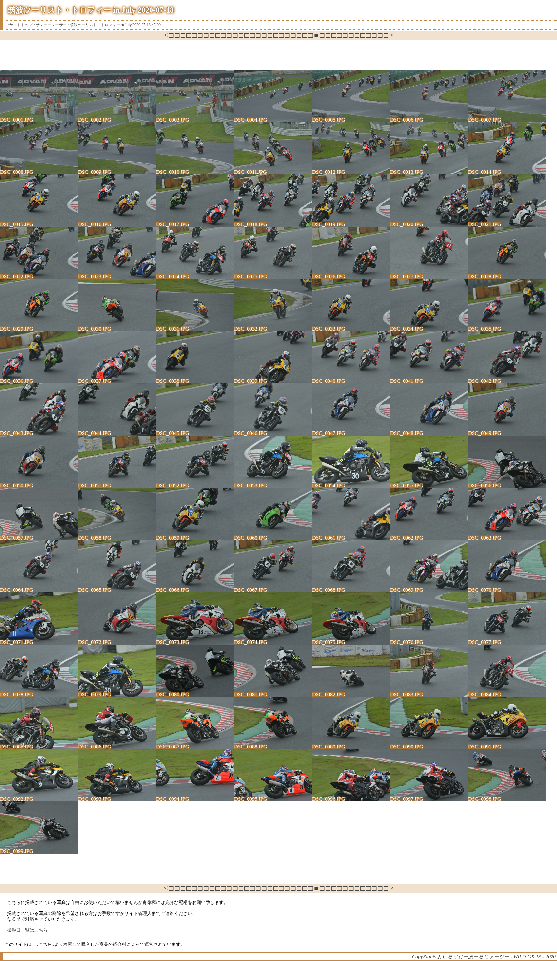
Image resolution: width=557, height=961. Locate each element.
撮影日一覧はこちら (27, 930)
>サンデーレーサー (50, 25)
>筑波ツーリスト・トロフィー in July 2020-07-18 (109, 25)
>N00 (156, 25)
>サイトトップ (20, 25)
